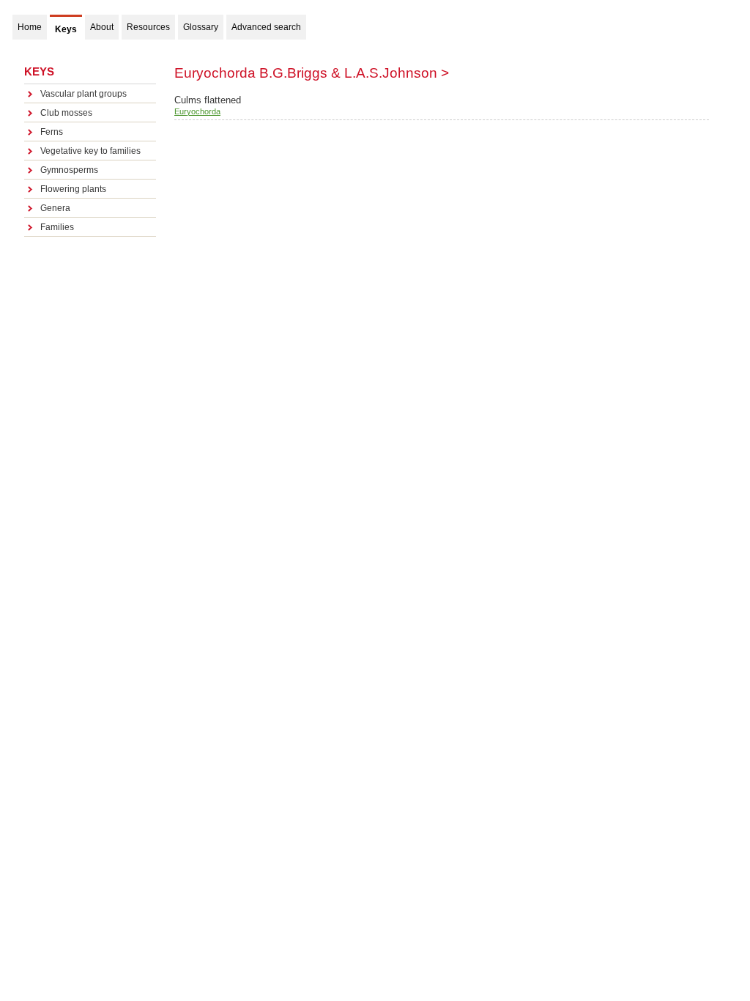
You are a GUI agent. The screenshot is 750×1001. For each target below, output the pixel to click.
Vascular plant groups (83, 94)
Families (57, 227)
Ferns (51, 132)
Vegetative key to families (90, 151)
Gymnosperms (69, 170)
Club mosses (66, 113)
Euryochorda (197, 111)
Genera (55, 208)
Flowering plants (73, 189)
